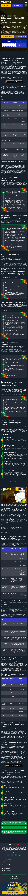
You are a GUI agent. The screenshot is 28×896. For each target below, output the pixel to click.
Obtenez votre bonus (13, 892)
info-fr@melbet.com (11, 735)
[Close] (25, 884)
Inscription (6, 5)
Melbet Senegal (8, 859)
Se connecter (17, 5)
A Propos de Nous (6, 866)
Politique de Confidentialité (8, 872)
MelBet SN (3, 13)
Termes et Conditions (6, 870)
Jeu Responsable (6, 868)
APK (4, 861)
